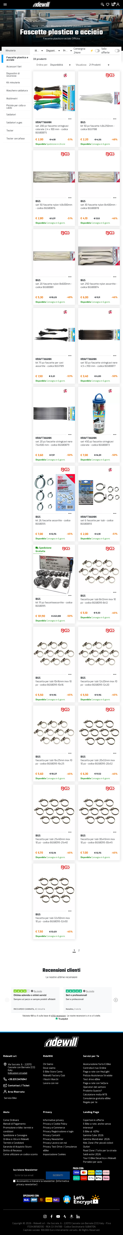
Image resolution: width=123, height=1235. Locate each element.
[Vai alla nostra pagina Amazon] (71, 1216)
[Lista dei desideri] (108, 4)
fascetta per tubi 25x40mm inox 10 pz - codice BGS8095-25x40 (53, 841)
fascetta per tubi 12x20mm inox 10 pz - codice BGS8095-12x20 (99, 683)
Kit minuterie (13, 82)
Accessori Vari (13, 66)
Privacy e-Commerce (54, 1127)
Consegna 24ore (79, 50)
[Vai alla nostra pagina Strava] (65, 1216)
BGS (83, 122)
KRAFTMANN (43, 122)
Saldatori (11, 114)
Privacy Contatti (51, 1135)
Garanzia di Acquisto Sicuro (17, 1146)
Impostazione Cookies (54, 1154)
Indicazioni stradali (17, 1073)
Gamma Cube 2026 (93, 1135)
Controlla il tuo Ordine (94, 1068)
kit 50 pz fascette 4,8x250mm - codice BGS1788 (98, 127)
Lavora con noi (50, 1083)
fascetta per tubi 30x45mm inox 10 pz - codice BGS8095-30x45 (98, 841)
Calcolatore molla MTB (95, 1094)
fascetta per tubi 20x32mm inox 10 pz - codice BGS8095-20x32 (98, 762)
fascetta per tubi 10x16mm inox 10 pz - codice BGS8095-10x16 (54, 683)
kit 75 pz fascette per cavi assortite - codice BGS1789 (50, 364)
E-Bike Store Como (52, 1071)
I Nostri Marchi (50, 1079)
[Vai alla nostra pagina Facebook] (51, 1216)
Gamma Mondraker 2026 (96, 1139)
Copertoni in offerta (93, 1120)
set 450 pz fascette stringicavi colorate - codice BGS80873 (97, 443)
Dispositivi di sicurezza (13, 74)
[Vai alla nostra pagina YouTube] (58, 1216)
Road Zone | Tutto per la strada (99, 1150)
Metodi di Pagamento (14, 1123)
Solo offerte (105, 50)
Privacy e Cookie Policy (55, 1123)
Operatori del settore (94, 1087)
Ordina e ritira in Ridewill (16, 1139)
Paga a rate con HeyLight (96, 1071)
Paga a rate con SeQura (95, 1083)
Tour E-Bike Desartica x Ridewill (99, 1158)
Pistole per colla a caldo (15, 106)
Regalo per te (90, 1102)
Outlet (86, 1146)
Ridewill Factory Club (54, 1075)
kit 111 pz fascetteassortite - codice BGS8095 (54, 604)
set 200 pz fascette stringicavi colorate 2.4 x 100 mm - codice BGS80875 (52, 129)
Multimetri (11, 98)
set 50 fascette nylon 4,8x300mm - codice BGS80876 (54, 206)
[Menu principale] (5, 4)
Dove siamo (49, 1068)
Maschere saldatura (17, 90)
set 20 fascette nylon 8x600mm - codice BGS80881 (54, 285)
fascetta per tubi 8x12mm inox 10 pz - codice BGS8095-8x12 (98, 601)
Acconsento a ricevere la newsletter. (42, 1183)
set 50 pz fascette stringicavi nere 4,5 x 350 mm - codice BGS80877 (99, 364)
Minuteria (56, 26)
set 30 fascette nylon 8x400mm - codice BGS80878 (99, 206)
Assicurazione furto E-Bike (97, 1064)
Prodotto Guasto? (92, 1090)
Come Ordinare (11, 1120)
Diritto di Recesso (12, 1150)
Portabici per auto (92, 1161)
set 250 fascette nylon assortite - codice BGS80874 (99, 285)
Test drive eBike (91, 1079)
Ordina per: (42, 64)
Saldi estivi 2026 (92, 1154)
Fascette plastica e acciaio (77, 26)
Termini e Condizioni (13, 1142)
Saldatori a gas (14, 122)
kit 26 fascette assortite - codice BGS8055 (53, 522)
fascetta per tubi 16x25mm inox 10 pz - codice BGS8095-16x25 (54, 762)
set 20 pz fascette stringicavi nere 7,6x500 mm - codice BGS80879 (54, 443)
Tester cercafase (15, 138)
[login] (118, 4)
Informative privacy (53, 1120)
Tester (9, 130)
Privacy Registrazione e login (58, 1131)
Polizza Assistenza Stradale (97, 1075)
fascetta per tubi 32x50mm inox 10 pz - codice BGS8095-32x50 (53, 920)
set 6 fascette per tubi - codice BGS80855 (97, 522)
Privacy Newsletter (53, 1139)
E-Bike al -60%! (91, 1131)
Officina (44, 26)
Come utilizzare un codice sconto (20, 1154)
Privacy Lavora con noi (55, 1142)
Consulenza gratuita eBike (97, 1098)
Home (35, 26)
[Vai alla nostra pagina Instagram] (45, 1216)
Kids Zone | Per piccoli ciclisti (98, 1142)
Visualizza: (81, 64)
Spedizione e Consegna (15, 1135)
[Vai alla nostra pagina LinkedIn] (78, 1216)
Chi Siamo (48, 1064)
